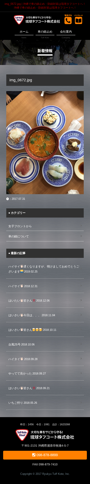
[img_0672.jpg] (45, 93)
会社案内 (66, 31)
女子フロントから (20, 226)
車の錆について (18, 236)
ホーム (24, 31)
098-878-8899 (46, 455)
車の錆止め (45, 31)
